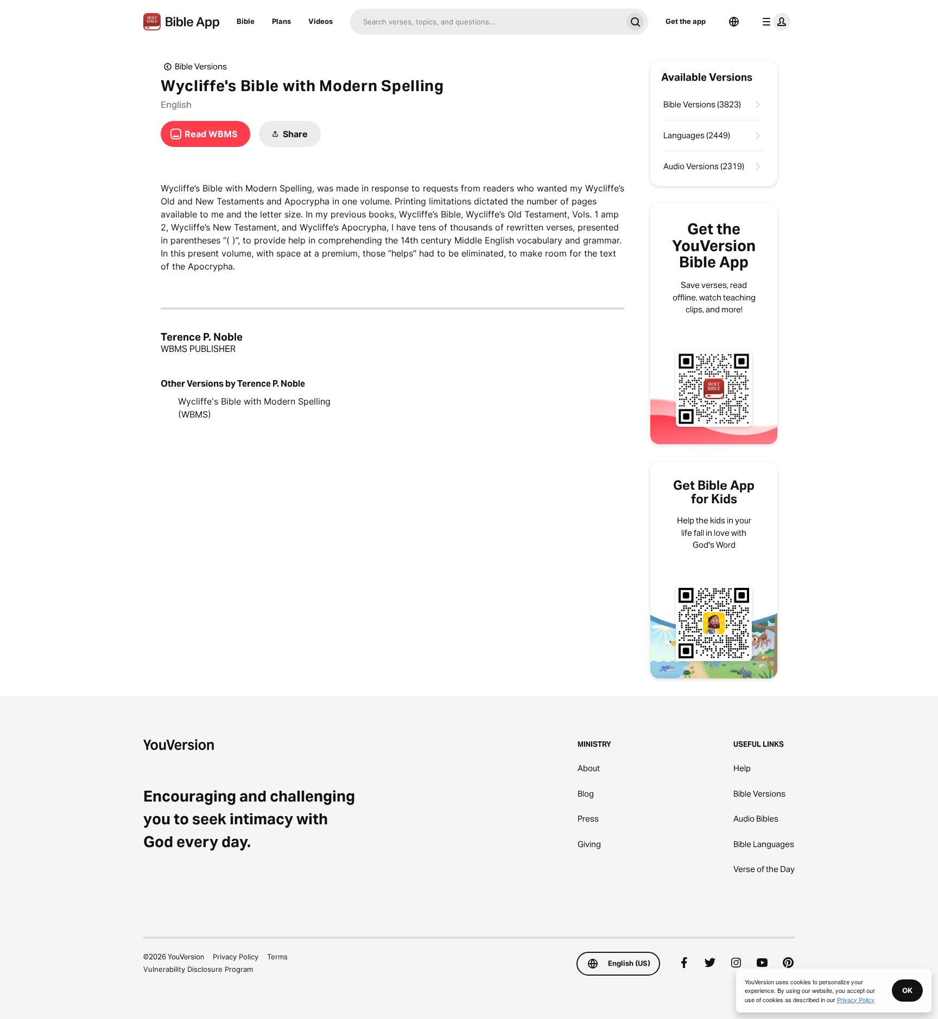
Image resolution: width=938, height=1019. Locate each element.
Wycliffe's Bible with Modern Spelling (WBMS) (254, 408)
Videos (320, 21)
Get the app (686, 21)
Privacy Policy (235, 956)
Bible (246, 21)
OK (907, 990)
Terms (277, 956)
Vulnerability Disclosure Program (198, 969)
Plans (281, 21)
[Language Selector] (734, 22)
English (176, 105)
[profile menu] (774, 22)
